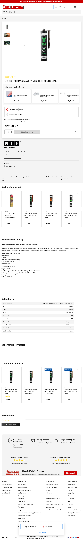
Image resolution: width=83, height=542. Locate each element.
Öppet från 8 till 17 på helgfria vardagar (19, 446)
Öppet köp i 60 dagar (24, 515)
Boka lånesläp (6, 493)
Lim (5, 18)
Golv (69, 507)
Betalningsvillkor (23, 496)
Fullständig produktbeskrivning (12, 158)
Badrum (70, 490)
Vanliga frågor (22, 493)
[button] (11, 424)
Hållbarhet (49, 493)
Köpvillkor (21, 499)
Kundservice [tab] (22, 481)
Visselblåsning (22, 487)
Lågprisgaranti (22, 510)
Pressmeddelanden (52, 484)
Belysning (71, 493)
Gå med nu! (70, 473)
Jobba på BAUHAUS (51, 496)
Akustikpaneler (72, 487)
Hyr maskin (5, 496)
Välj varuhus (18, 114)
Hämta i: (12, 114)
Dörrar (70, 496)
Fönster (70, 504)
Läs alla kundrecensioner (19, 463)
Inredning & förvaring (74, 510)
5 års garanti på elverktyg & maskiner (29, 513)
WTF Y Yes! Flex (10, 166)
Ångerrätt (21, 507)
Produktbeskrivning (17, 177)
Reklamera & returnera (68, 443)
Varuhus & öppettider (24, 490)
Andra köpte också (3, 178)
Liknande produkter (64, 178)
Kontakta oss (22, 484)
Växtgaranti (21, 518)
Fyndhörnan (71, 484)
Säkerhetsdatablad (24, 521)
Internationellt (50, 507)
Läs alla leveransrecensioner (61, 463)
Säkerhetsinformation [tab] (14, 344)
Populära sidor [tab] (73, 481)
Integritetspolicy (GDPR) (53, 499)
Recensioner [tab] (8, 415)
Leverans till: (13, 110)
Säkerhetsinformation (52, 177)
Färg (69, 501)
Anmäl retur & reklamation (26, 504)
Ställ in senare (41, 532)
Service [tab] (4, 481)
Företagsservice (7, 487)
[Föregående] (24, 45)
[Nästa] (67, 45)
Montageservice (7, 484)
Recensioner (75, 177)
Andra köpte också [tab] (11, 187)
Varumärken (71, 515)
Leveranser (21, 501)
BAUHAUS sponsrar (51, 487)
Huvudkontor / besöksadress (54, 510)
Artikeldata (29, 177)
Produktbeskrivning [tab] (12, 239)
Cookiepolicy (50, 501)
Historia (48, 490)
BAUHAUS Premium (7, 490)
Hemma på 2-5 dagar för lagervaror (44, 444)
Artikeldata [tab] (8, 299)
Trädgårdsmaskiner (74, 513)
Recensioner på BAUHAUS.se (54, 504)
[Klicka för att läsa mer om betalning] (74, 537)
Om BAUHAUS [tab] (50, 481)
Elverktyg (71, 499)
